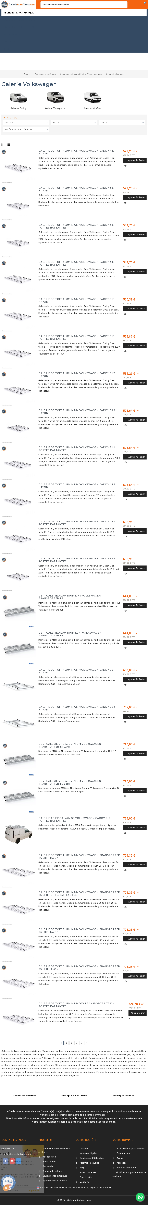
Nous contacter (87, 1172)
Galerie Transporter (55, 108)
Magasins (84, 1182)
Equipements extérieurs (19, 20)
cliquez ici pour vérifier (100, 1187)
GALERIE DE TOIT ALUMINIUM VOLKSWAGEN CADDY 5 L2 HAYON (76, 375)
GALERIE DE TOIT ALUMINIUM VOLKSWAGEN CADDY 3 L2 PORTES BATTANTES (76, 560)
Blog (7, 49)
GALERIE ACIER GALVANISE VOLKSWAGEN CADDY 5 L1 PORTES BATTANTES (74, 819)
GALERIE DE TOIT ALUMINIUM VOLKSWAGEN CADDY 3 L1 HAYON (76, 189)
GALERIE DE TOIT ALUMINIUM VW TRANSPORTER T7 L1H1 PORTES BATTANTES (76, 1005)
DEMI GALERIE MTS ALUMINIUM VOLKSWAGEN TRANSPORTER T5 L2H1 (69, 745)
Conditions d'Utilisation (91, 1158)
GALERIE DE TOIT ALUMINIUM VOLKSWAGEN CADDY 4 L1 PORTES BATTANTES (76, 263)
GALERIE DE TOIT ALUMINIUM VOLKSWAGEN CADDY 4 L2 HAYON (76, 486)
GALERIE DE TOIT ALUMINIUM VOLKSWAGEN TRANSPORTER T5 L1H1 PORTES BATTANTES (79, 894)
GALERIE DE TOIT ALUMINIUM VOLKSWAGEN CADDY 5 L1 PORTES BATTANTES (76, 337)
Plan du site (85, 1177)
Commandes (123, 1153)
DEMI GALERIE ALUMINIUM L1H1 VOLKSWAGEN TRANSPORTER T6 (69, 597)
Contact (9, 41)
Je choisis (33, 1190)
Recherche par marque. (19, 12)
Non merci (13, 1190)
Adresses (121, 1163)
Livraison (84, 1148)
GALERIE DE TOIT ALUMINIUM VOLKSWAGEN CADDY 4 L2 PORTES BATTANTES (76, 523)
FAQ (81, 1167)
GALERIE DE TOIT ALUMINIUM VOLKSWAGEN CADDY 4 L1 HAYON (76, 152)
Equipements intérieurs (19, 27)
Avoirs (119, 1158)
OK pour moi (53, 1190)
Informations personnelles (130, 1148)
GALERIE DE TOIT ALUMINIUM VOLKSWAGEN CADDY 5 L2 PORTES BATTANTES (76, 449)
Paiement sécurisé (89, 1163)
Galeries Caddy (18, 108)
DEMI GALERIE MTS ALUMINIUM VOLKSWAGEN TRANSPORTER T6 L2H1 (69, 782)
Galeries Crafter (92, 108)
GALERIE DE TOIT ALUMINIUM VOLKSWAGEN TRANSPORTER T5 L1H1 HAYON (79, 968)
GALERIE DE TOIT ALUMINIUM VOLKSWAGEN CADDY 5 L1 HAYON (76, 300)
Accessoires (12, 34)
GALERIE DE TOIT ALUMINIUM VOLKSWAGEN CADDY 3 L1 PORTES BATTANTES (76, 226)
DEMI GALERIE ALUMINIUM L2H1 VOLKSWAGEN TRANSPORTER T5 (69, 634)
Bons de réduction (126, 1167)
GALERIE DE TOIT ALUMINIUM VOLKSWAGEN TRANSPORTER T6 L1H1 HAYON (79, 856)
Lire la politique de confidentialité (21, 1181)
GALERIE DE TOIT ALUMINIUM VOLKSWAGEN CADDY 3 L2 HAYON (76, 412)
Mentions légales (88, 1153)
